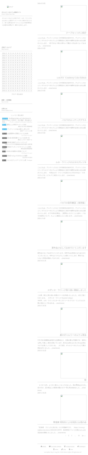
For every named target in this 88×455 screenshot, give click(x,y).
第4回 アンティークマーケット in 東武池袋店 (17, 148)
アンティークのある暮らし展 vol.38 (17, 130)
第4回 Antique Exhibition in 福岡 (17, 156)
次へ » (84, 435)
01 (6, 53)
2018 (3, 72)
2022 (3, 62)
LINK (64, 449)
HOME (44, 446)
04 (13, 60)
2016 (3, 77)
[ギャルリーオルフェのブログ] (19, 6)
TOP (72, 449)
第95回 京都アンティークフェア (17, 143)
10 (26, 56)
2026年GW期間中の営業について (17, 152)
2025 (3, 56)
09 (24, 58)
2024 (3, 58)
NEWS (56, 449)
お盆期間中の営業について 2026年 (17, 134)
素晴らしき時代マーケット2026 (17, 125)
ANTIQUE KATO (17, 35)
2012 (3, 86)
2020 (3, 67)
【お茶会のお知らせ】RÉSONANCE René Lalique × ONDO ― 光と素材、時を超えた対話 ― (17, 120)
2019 (3, 70)
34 (79, 435)
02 (8, 65)
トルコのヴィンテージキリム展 (17, 160)
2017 (3, 74)
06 (17, 65)
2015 (3, 79)
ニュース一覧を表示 (17, 115)
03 (10, 53)
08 (22, 62)
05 (15, 58)
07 (19, 56)
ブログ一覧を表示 (17, 94)
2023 (3, 60)
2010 (3, 90)
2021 (3, 65)
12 (31, 60)
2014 (3, 81)
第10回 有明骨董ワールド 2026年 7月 (17, 138)
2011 (3, 88)
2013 (3, 83)
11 (29, 58)
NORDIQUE (17, 41)
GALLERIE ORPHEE (17, 29)
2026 (3, 53)
